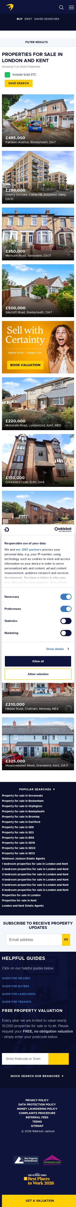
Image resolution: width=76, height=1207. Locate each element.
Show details (55, 649)
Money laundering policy (37, 1109)
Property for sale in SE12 (18, 853)
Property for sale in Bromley (21, 816)
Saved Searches (46, 19)
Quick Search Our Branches (35, 1076)
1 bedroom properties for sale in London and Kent (35, 864)
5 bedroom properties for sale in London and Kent (35, 885)
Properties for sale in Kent (19, 900)
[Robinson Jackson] (9, 7)
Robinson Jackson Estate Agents (23, 858)
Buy (20, 19)
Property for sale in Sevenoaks (22, 795)
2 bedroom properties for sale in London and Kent (35, 869)
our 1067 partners (29, 549)
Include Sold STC (24, 74)
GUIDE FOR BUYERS (15, 986)
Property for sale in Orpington (22, 806)
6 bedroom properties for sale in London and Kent (35, 890)
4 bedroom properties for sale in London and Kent (35, 879)
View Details (38, 116)
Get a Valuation (40, 1200)
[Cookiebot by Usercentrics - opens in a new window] (55, 529)
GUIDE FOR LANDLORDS (18, 994)
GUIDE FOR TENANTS (16, 1002)
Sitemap (37, 1126)
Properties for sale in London (21, 895)
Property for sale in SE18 (18, 843)
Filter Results (37, 42)
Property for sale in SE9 (18, 827)
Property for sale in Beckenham (23, 801)
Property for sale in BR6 (18, 837)
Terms (37, 1121)
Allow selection (38, 674)
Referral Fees (37, 1117)
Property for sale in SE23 (18, 848)
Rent (28, 19)
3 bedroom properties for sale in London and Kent (35, 874)
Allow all (38, 661)
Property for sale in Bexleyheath (23, 811)
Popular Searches (35, 789)
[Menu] (71, 7)
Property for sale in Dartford (21, 822)
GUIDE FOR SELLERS (16, 978)
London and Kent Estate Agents (23, 906)
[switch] (66, 609)
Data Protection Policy (37, 1104)
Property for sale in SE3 (18, 832)
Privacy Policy (37, 1100)
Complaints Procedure (37, 1113)
